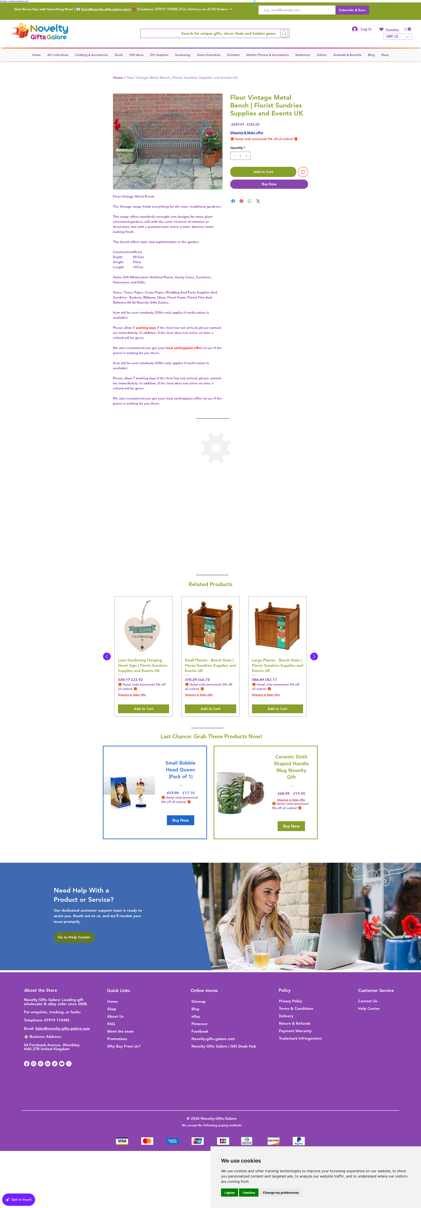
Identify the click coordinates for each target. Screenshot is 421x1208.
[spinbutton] (240, 156)
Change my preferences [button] (281, 1192)
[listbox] (397, 37)
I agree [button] (230, 1192)
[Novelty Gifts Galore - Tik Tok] (54, 1063)
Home (118, 78)
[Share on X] (258, 201)
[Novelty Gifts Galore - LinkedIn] (47, 1063)
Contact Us (367, 1001)
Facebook (199, 1031)
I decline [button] (249, 1192)
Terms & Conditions (296, 1008)
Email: (29, 1028)
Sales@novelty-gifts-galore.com (105, 9)
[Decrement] (233, 156)
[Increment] (247, 156)
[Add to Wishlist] (303, 172)
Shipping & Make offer (246, 133)
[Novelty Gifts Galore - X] (68, 1063)
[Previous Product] (107, 656)
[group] (210, 656)
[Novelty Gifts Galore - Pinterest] (40, 1063)
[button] (408, 29)
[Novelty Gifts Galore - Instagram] (33, 1063)
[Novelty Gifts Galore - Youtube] (61, 1063)
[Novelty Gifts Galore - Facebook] (26, 1063)
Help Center (369, 1008)
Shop (111, 1009)
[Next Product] (314, 656)
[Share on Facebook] (233, 201)
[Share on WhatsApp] (249, 201)
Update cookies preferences (14, 1)
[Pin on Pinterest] (241, 201)
